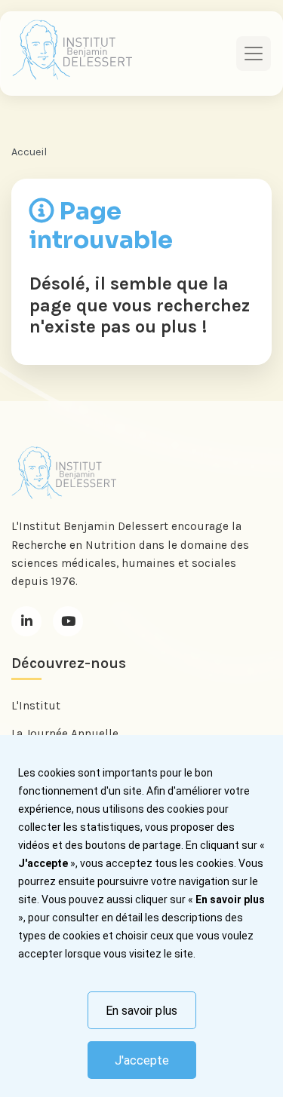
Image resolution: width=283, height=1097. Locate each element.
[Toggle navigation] (253, 53)
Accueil (29, 152)
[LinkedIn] (26, 621)
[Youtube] (68, 621)
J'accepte (142, 1060)
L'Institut (35, 705)
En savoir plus (141, 1011)
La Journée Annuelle (64, 733)
